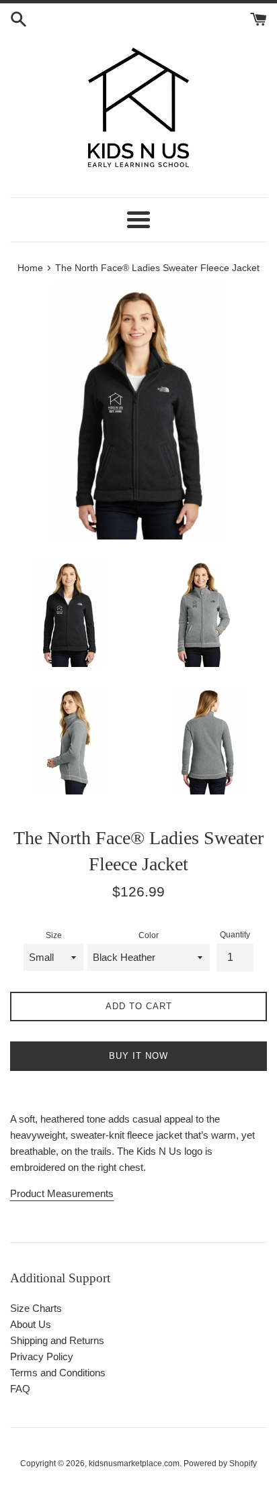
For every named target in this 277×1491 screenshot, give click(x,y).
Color (148, 935)
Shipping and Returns (57, 1340)
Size (54, 935)
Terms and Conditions (58, 1372)
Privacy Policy (41, 1356)
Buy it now (138, 1056)
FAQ (20, 1388)
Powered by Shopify (220, 1463)
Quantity (235, 934)
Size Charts (36, 1308)
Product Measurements (62, 1193)
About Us (30, 1324)
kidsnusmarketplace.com (134, 1463)
